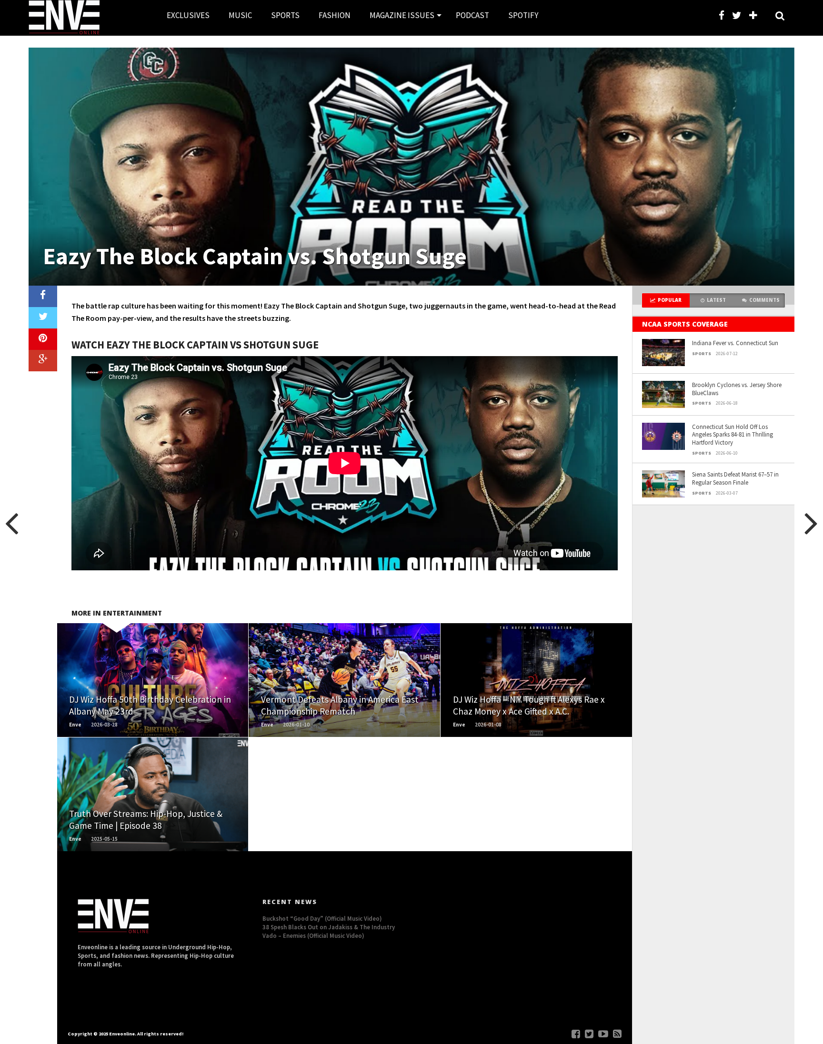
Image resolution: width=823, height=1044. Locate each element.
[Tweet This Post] (43, 317)
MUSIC (240, 15)
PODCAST (472, 15)
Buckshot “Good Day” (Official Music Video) (322, 918)
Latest (716, 300)
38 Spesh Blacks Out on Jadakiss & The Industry (328, 927)
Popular (670, 300)
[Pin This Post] (43, 339)
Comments (764, 300)
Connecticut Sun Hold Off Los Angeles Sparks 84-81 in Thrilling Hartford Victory (732, 434)
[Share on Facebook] (43, 296)
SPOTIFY (523, 15)
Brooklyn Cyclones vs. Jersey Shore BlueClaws (737, 389)
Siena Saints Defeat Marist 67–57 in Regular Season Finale (735, 478)
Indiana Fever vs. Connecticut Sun (735, 343)
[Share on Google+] (43, 360)
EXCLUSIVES (188, 15)
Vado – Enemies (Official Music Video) (313, 935)
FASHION (335, 15)
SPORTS (285, 15)
